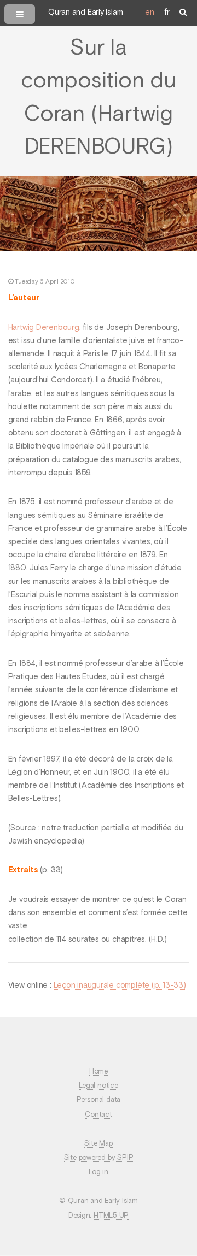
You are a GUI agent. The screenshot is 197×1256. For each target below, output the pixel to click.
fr (167, 12)
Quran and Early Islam (85, 12)
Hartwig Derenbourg (43, 328)
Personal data (98, 1100)
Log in (98, 1172)
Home (98, 1071)
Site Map (98, 1143)
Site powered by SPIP (99, 1157)
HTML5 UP (111, 1215)
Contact (98, 1114)
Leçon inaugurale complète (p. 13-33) (120, 985)
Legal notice (98, 1085)
